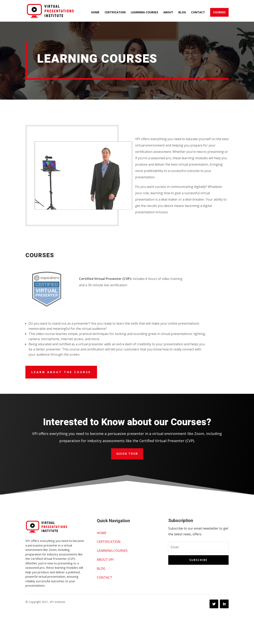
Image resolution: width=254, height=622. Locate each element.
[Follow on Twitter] (214, 604)
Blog (182, 12)
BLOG (101, 568)
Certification (115, 12)
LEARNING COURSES (112, 550)
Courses (219, 12)
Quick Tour (127, 454)
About (168, 12)
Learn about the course (61, 372)
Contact (198, 12)
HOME (101, 533)
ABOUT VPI (105, 559)
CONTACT (104, 577)
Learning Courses (144, 12)
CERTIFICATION (108, 542)
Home (95, 12)
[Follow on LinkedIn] (224, 604)
